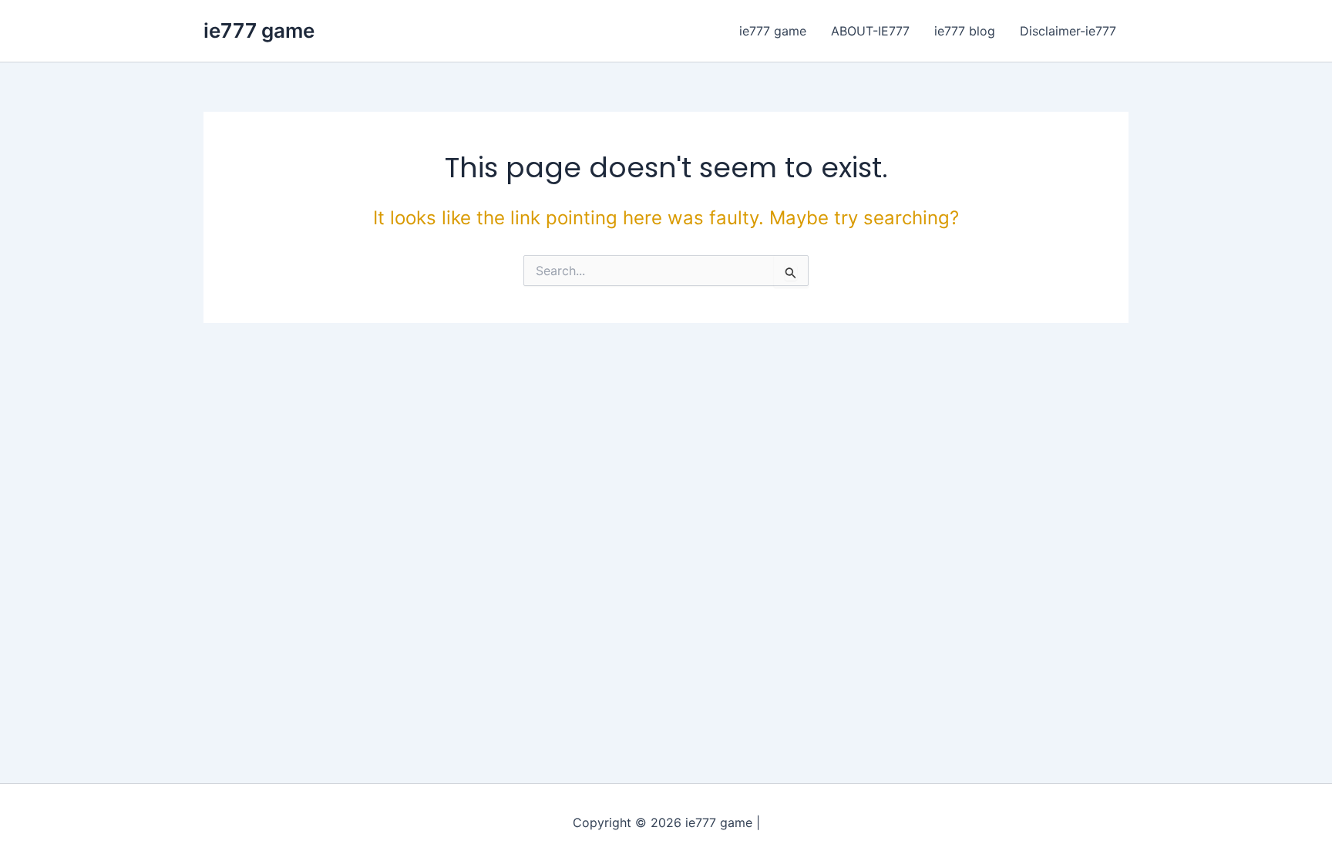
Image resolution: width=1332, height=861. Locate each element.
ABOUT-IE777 (870, 31)
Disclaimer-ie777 (1068, 31)
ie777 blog (964, 31)
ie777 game (259, 30)
